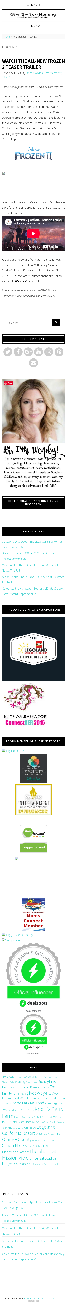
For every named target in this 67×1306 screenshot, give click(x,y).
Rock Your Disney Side (46, 1140)
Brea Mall (7, 1077)
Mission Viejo (46, 1134)
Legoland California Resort (28, 1130)
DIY (47, 1087)
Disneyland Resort (15, 1087)
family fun (10, 1093)
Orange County (17, 1139)
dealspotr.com (33, 1011)
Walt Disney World (36, 1164)
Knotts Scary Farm (19, 1127)
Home (7, 36)
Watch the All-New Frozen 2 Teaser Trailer (33, 64)
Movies (6, 76)
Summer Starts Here (33, 1146)
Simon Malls (13, 1145)
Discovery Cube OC (9, 1082)
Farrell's (22, 1093)
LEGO (33, 1127)
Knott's (30, 1110)
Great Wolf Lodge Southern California (38, 1098)
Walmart (23, 1164)
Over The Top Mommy (39, 1298)
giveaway (35, 1093)
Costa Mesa (52, 1077)
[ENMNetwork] (33, 799)
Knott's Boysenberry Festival (27, 1117)
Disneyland (47, 1081)
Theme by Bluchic (33, 1301)
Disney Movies (34, 73)
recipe (34, 1140)
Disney (21, 1082)
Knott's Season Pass (20, 1122)
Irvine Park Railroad (28, 1102)
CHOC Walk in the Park (36, 1077)
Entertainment (52, 73)
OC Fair (57, 1134)
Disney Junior (31, 1082)
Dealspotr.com (33, 1053)
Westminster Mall (51, 1164)
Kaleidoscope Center (17, 1110)
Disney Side (37, 1087)
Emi (53, 1087)
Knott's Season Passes (40, 1122)
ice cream (6, 1103)
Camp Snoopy (19, 1077)
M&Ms (38, 1134)
